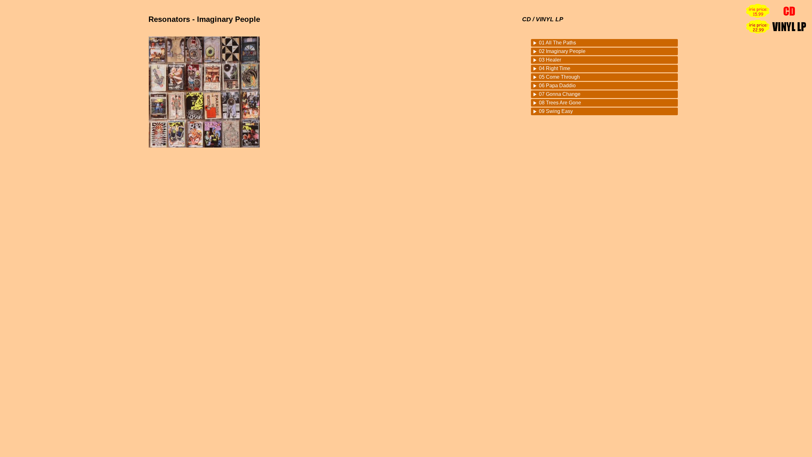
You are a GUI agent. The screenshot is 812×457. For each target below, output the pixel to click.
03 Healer (550, 60)
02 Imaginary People (562, 51)
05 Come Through (559, 77)
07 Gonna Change (559, 94)
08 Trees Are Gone (560, 102)
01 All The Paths (557, 42)
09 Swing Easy (556, 111)
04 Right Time (554, 68)
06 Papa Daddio (557, 85)
